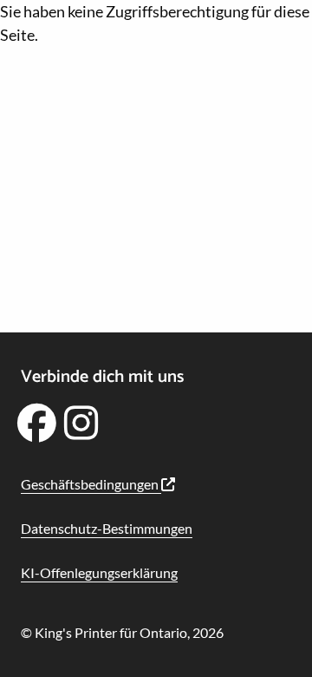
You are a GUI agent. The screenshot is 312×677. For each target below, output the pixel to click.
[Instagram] (81, 428)
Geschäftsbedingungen (91, 484)
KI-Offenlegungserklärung (99, 572)
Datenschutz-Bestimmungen (106, 528)
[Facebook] (36, 428)
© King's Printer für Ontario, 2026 (122, 632)
